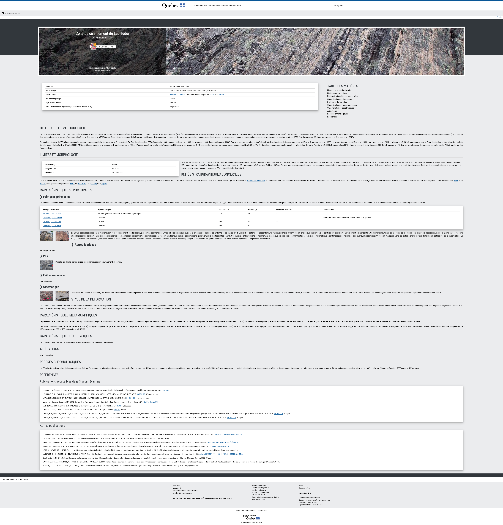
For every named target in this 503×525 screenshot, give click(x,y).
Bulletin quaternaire (259, 490)
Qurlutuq (93, 183)
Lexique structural (258, 495)
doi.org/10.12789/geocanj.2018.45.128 (228, 434)
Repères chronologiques (337, 114)
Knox (72, 183)
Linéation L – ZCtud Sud (52, 226)
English (500, 17)
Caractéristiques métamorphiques (342, 105)
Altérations (332, 111)
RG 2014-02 (130, 398)
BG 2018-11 (164, 390)
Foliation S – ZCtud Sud (52, 222)
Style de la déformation (337, 102)
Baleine (221, 95)
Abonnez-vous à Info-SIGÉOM (218, 498)
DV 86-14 (120, 406)
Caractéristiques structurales (339, 99)
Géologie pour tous (258, 499)
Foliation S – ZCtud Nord (52, 214)
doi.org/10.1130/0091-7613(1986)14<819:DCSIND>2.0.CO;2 (220, 454)
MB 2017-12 (231, 418)
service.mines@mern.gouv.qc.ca (318, 500)
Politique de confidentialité (245, 511)
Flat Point (82, 183)
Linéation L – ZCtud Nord (52, 218)
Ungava (104, 183)
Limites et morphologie (337, 93)
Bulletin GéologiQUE (151, 402)
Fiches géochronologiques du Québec (265, 497)
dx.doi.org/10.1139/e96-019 (222, 446)
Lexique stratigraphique (260, 492)
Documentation (304, 488)
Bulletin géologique (259, 485)
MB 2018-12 (278, 414)
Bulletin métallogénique (260, 488)
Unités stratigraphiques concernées (342, 96)
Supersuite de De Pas (256, 180)
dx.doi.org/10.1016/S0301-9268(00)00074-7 (223, 442)
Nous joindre (338, 6)
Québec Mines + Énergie (182, 493)
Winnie (42, 183)
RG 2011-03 (141, 394)
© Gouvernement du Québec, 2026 (251, 522)
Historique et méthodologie (339, 90)
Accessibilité (262, 511)
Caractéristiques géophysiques (340, 108)
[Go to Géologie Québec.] (2, 13)
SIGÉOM (176, 486)
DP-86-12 (117, 410)
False (456, 180)
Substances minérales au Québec (185, 491)
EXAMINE (176, 488)
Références (332, 117)
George (212, 95)
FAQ (300, 486)
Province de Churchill (178, 95)
